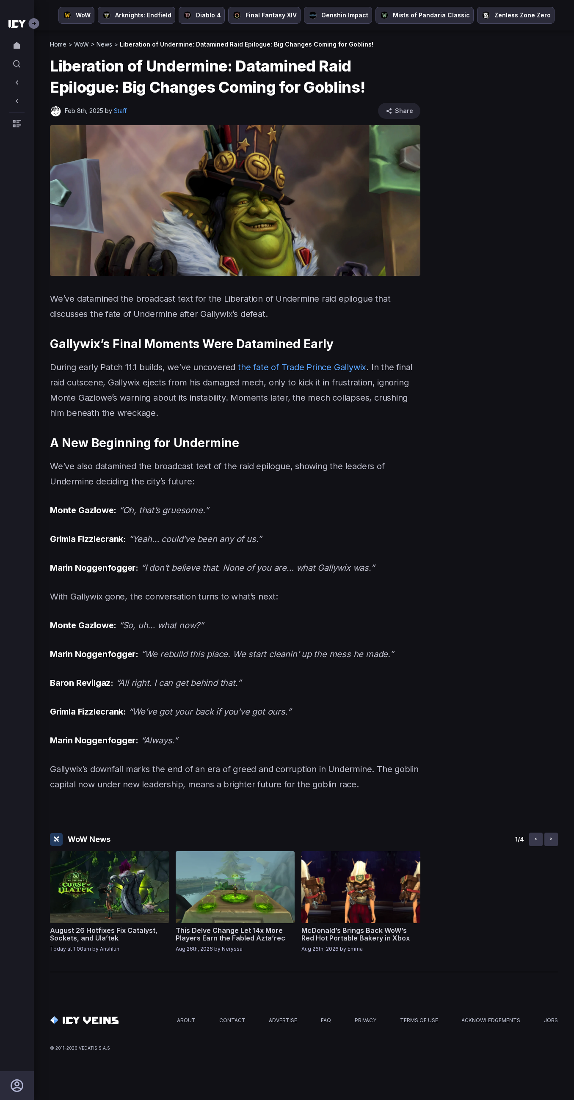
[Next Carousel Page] (551, 839)
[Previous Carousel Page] (536, 839)
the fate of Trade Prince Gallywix (300, 367)
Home (58, 44)
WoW (81, 44)
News (104, 44)
